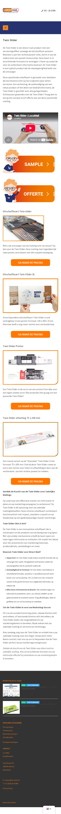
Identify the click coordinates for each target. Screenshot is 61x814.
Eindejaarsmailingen (10, 742)
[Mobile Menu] (5, 27)
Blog (23, 685)
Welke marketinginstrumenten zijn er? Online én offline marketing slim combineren (39, 687)
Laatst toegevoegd (33, 685)
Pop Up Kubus (8, 727)
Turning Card (7, 730)
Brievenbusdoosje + (10, 734)
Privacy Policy (8, 788)
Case (23, 702)
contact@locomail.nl (12, 780)
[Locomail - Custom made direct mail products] (10, 10)
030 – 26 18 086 (49, 10)
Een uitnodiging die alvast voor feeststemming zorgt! (38, 704)
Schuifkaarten (8, 737)
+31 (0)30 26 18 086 (11, 783)
